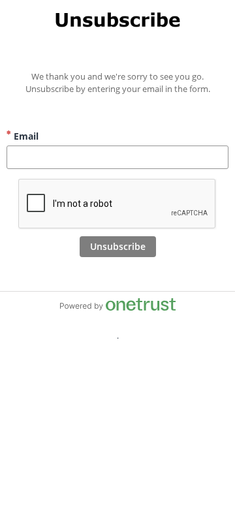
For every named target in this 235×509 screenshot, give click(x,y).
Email (25, 136)
